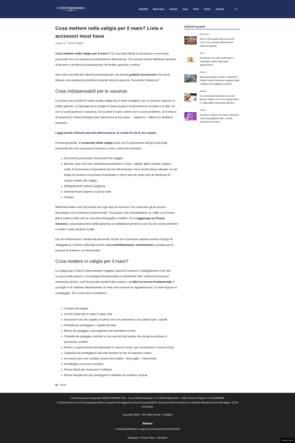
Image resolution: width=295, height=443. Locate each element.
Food (196, 9)
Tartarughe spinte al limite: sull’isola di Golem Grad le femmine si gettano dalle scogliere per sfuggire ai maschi (219, 80)
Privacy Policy (147, 437)
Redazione (133, 437)
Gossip (173, 9)
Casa (185, 9)
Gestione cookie (287, 440)
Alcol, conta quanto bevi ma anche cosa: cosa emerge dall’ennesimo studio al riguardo (217, 42)
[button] (236, 9)
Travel (207, 9)
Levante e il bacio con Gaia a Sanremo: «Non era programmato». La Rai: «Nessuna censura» (219, 118)
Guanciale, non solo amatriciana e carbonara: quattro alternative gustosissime (217, 61)
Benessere (158, 9)
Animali (220, 9)
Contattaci (167, 414)
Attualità (143, 9)
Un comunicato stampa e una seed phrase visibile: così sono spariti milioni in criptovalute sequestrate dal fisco (219, 99)
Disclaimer (162, 437)
